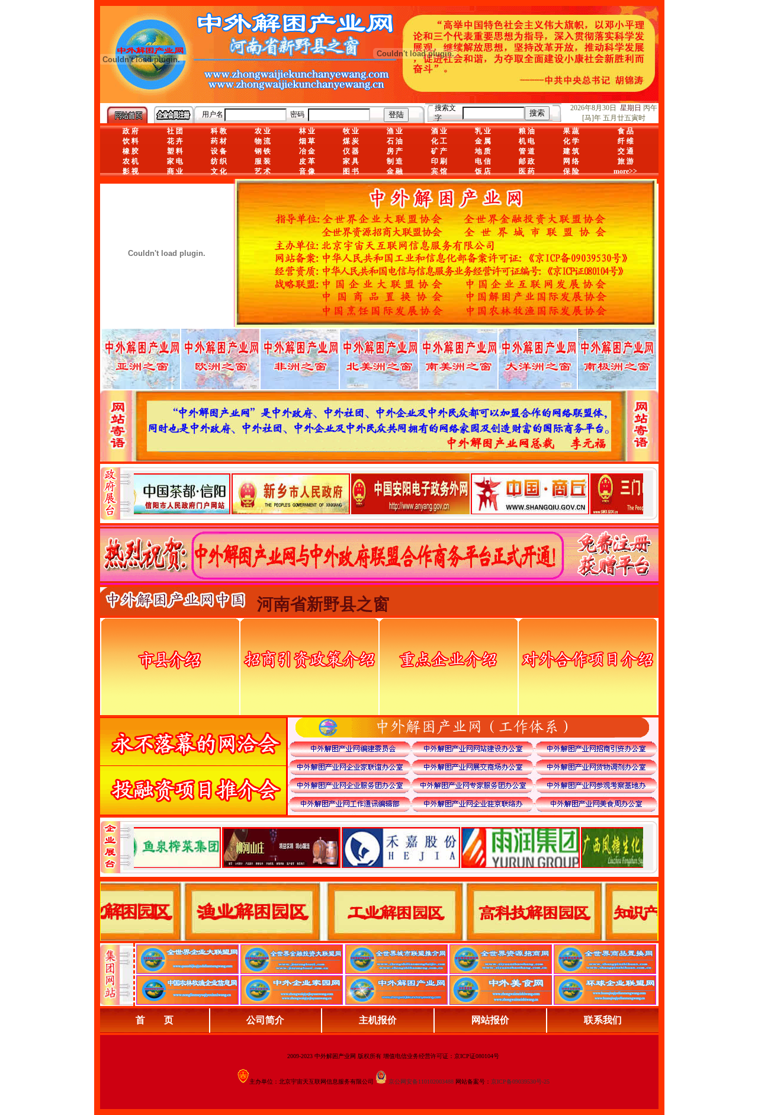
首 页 (155, 1020)
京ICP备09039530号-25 (520, 1081)
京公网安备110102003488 (421, 1081)
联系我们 (603, 1020)
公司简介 (265, 1020)
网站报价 (490, 1020)
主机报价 (378, 1020)
